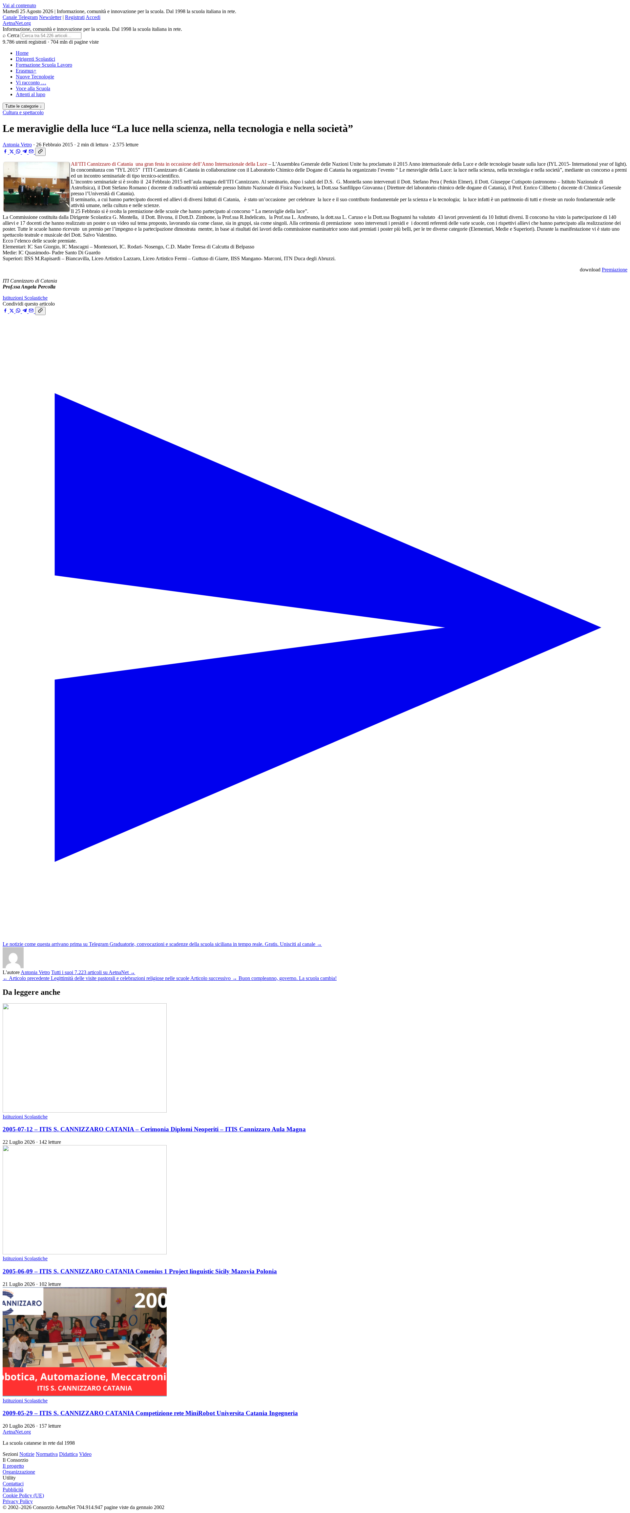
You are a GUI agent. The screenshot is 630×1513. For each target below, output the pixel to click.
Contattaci (13, 1483)
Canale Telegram (20, 17)
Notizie (26, 1454)
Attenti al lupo (30, 94)
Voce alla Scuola (33, 88)
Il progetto (13, 1466)
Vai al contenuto (19, 5)
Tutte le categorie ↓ (23, 106)
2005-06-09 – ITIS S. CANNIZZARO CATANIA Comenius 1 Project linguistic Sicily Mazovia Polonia (140, 1271)
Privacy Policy (18, 1501)
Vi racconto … (31, 82)
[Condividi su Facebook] (6, 152)
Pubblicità (13, 1489)
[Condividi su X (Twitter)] (12, 152)
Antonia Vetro (17, 144)
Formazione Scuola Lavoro (44, 65)
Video (85, 1454)
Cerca (13, 35)
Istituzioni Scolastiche (25, 298)
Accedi (93, 17)
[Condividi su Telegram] (25, 152)
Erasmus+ (26, 71)
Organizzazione (19, 1472)
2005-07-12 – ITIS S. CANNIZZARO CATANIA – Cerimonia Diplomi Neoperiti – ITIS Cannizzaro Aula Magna (154, 1129)
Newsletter (50, 17)
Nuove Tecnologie (35, 76)
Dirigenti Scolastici (35, 59)
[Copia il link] (40, 152)
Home (22, 53)
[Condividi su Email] (32, 152)
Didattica (68, 1454)
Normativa (47, 1454)
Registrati (75, 17)
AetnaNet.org (17, 23)
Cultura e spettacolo (23, 112)
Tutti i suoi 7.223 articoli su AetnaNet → (93, 972)
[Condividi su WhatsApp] (18, 152)
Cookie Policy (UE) (23, 1495)
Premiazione (614, 269)
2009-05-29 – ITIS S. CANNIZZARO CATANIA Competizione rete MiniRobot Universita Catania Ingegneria (150, 1413)
